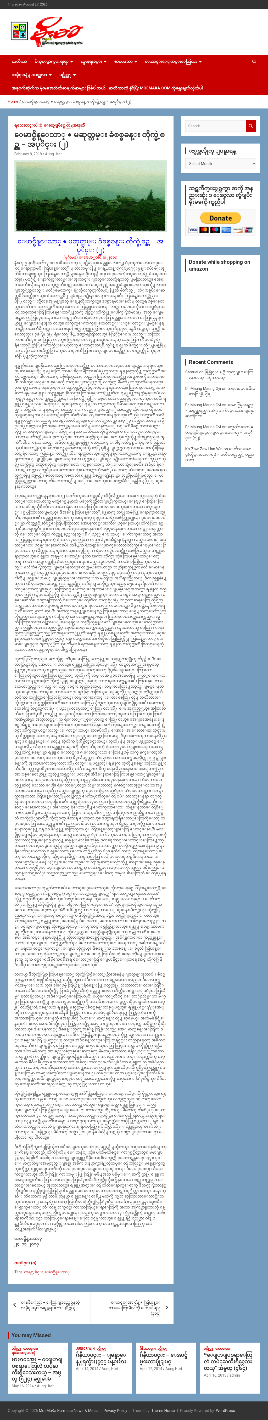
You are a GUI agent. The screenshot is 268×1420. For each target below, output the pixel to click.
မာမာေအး (30, 1348)
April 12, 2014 (151, 1369)
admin (235, 1375)
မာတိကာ (19, 61)
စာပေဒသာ (123, 61)
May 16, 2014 (23, 1386)
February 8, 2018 (28, 154)
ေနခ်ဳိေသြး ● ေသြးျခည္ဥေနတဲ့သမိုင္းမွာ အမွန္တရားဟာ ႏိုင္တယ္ (50, 1305)
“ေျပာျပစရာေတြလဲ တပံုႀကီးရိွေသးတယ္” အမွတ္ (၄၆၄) (228, 1361)
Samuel (191, 372)
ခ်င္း (39, 1272)
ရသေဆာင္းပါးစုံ (28, 125)
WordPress (225, 1410)
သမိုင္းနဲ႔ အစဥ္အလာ (29, 74)
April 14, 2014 (87, 1369)
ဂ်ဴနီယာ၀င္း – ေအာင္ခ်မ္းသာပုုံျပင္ (163, 1358)
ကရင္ (28, 1272)
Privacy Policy (115, 1410)
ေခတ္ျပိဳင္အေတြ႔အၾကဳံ (64, 125)
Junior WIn (85, 1348)
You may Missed (31, 1335)
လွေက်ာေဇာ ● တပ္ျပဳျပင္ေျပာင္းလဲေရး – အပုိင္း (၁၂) (219, 432)
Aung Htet (53, 154)
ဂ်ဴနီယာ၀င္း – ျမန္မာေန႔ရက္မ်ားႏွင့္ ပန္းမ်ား (101, 1358)
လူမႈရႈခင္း (91, 61)
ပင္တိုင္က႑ (65, 74)
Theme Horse (163, 1410)
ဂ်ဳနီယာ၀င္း (148, 1348)
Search (251, 126)
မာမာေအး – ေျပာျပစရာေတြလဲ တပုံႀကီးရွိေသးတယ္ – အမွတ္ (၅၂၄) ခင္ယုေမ (37, 1369)
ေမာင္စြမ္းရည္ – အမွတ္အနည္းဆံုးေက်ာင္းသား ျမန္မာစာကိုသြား (220, 410)
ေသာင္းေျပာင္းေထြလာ (171, 61)
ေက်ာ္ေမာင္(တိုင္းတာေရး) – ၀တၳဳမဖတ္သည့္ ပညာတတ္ (219, 454)
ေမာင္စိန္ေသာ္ (57, 1272)
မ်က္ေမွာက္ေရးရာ (52, 61)
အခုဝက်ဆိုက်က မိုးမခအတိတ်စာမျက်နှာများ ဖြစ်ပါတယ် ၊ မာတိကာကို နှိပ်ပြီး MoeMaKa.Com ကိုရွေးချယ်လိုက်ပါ (107, 88)
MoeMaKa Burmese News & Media (68, 1410)
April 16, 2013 (215, 1375)
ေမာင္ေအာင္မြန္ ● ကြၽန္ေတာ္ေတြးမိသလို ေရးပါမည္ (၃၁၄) (134, 1308)
